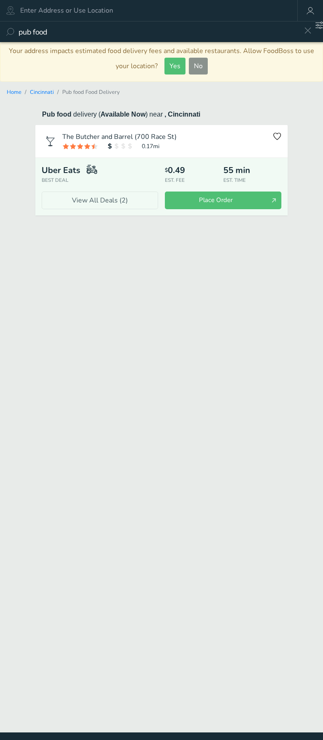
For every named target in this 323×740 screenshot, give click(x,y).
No (198, 66)
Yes (174, 66)
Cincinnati (42, 92)
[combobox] (158, 31)
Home (14, 92)
